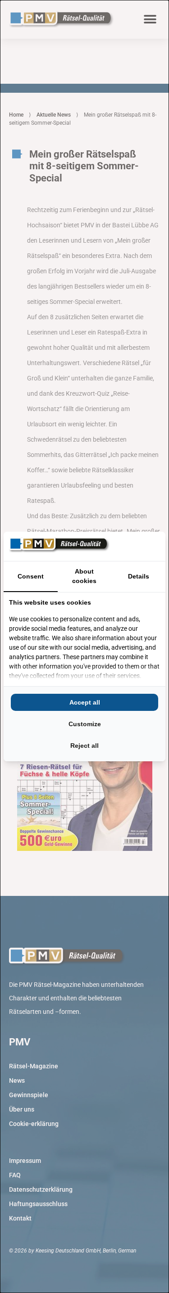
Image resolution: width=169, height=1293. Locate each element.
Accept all (84, 702)
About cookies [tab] (84, 576)
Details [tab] (138, 576)
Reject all (84, 745)
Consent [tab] (31, 576)
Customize (85, 724)
